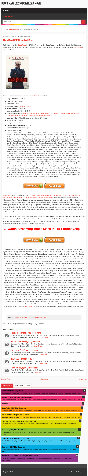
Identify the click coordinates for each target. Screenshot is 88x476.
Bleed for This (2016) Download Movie (15, 415)
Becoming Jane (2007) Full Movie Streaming (17, 397)
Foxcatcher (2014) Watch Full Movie (24, 350)
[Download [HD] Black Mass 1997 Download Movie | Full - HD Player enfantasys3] (33, 188)
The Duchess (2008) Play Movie (22, 359)
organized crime (41, 317)
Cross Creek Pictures (52, 113)
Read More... (45, 337)
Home (6, 11)
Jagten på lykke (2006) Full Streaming (15, 438)
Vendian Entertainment (43, 115)
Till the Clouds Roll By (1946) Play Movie (25, 342)
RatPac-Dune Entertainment (12, 198)
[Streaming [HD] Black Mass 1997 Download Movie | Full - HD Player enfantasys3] (54, 188)
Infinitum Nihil (27, 113)
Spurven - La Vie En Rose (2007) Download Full (19, 421)
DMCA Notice (8, 16)
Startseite (44, 379)
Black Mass (78, 47)
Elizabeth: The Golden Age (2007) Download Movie (20, 455)
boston (17, 317)
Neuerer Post (5, 379)
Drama (21, 36)
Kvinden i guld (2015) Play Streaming (15, 430)
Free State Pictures (66, 113)
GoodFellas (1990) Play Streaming (14, 408)
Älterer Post (83, 379)
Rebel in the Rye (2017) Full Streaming (25, 368)
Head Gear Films (38, 113)
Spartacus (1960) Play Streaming (13, 447)
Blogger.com (81, 472)
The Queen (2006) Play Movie (12, 391)
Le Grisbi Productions (28, 115)
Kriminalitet (27, 36)
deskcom (14, 472)
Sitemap (5, 404)
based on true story (27, 317)
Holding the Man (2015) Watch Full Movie (26, 333)
